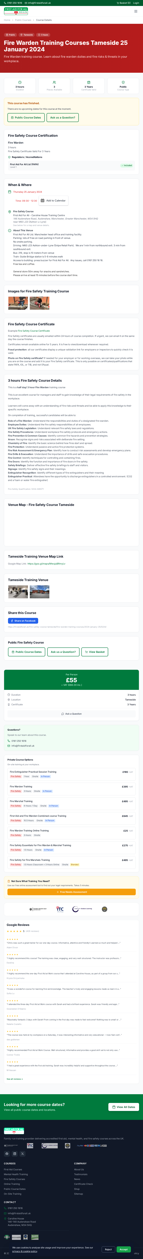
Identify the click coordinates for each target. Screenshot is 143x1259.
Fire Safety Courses (14, 1179)
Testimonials (80, 1174)
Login (136, 2)
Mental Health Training (16, 1174)
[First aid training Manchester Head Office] (39, 591)
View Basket (97, 651)
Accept (124, 1249)
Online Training (12, 1184)
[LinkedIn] (15, 1154)
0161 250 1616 (14, 2)
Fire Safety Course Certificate (34, 330)
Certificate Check (83, 1184)
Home (7, 20)
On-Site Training (12, 1193)
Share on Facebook (25, 620)
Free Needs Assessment (73, 892)
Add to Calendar (56, 200)
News (77, 1179)
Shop (77, 1189)
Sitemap (78, 1193)
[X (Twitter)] (23, 1154)
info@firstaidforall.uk (39, 2)
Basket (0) (125, 2)
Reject (108, 1249)
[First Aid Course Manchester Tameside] (18, 591)
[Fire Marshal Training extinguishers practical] (39, 303)
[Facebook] (7, 1154)
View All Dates (126, 1107)
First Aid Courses (13, 1169)
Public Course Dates (28, 117)
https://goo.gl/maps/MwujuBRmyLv (46, 563)
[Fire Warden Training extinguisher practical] (18, 303)
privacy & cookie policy (24, 1251)
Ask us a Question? (62, 117)
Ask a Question (73, 713)
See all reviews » (15, 1079)
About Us (79, 1169)
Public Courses (23, 20)
